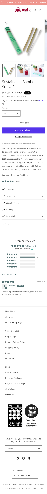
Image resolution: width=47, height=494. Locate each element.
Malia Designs (13, 484)
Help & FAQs (10, 336)
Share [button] (7, 224)
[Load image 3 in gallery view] (37, 70)
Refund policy (39, 484)
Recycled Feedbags (13, 378)
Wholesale (9, 358)
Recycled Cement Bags (15, 383)
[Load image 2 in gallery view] (23, 70)
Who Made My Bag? (13, 322)
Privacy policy (11, 488)
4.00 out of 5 (30, 246)
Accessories (10, 394)
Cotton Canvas (11, 372)
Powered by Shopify (25, 484)
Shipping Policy (12, 347)
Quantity (5, 108)
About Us (9, 317)
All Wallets (10, 389)
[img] (8, 282)
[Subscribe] (39, 448)
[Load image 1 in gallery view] (9, 70)
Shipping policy (37, 488)
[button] (5, 10)
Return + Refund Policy (15, 342)
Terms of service (24, 488)
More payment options (23, 137)
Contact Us (10, 353)
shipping (13, 96)
